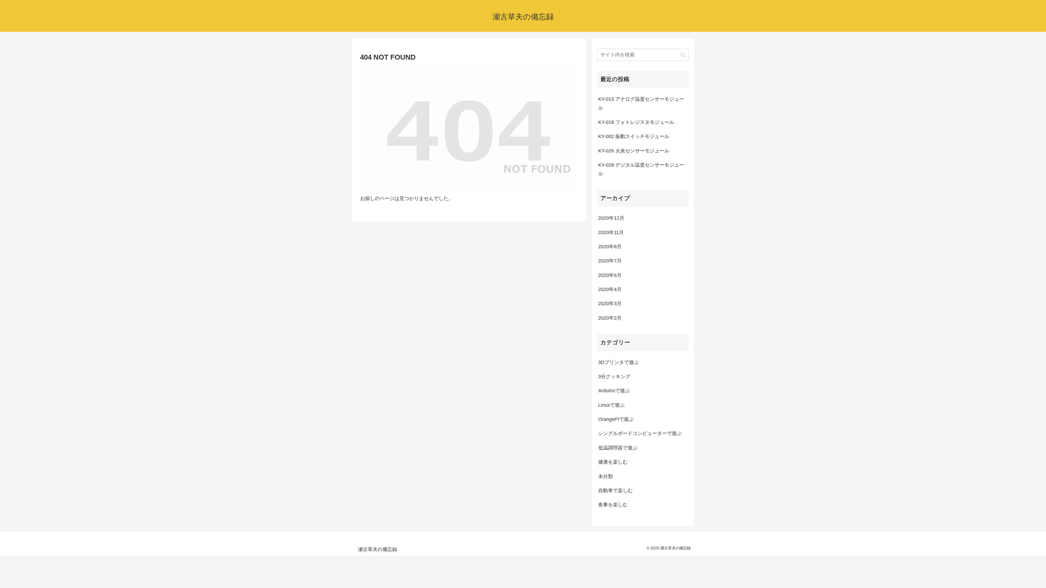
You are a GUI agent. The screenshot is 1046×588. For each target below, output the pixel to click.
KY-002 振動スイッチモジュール (633, 136)
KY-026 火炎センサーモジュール (633, 151)
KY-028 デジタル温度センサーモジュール (641, 169)
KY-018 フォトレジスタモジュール (636, 122)
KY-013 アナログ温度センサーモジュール (641, 103)
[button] (683, 55)
